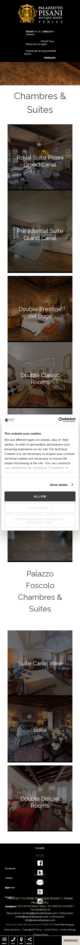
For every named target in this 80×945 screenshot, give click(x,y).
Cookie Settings (68, 929)
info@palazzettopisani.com (40, 920)
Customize (37, 507)
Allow (40, 496)
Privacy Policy (41, 934)
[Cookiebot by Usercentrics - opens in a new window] (59, 419)
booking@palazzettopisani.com (39, 913)
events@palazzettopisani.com (31, 916)
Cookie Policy (51, 929)
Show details (59, 484)
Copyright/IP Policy (32, 929)
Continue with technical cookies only (40, 521)
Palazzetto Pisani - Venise (40, 13)
